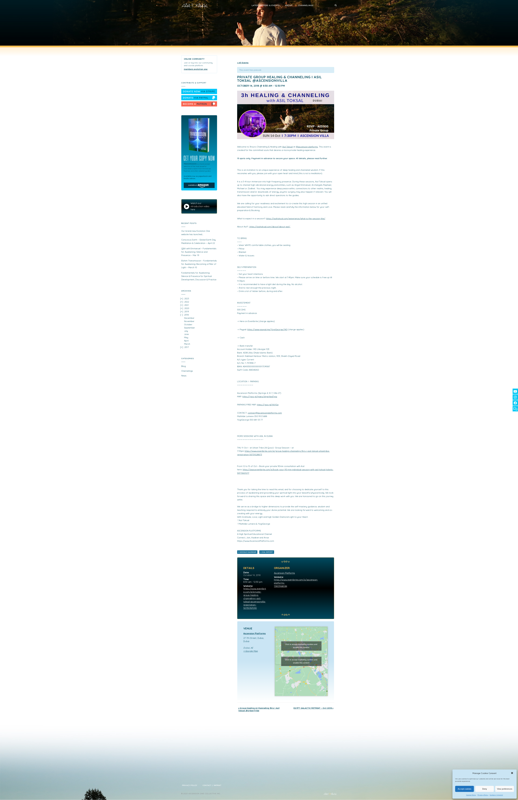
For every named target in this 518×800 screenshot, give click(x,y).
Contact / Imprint (496, 795)
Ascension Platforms (284, 573)
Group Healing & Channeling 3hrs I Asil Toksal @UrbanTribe (259, 709)
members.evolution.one (196, 69)
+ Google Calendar (247, 552)
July (186, 331)
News (184, 375)
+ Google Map (250, 651)
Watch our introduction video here (200, 206)
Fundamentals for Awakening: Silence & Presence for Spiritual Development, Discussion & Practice (199, 276)
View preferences (504, 789)
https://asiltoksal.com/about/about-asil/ (270, 226)
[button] (512, 773)
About (289, 5)
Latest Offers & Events (266, 5)
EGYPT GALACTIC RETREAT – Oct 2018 (313, 708)
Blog (183, 366)
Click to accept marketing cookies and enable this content (301, 645)
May (186, 337)
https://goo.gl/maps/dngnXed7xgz (259, 396)
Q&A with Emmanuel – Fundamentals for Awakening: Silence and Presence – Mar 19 (199, 252)
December (189, 318)
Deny (484, 789)
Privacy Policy (483, 795)
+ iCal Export (266, 552)
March (187, 344)
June (186, 334)
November (189, 321)
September (189, 327)
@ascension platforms (307, 146)
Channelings (305, 5)
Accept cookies (464, 789)
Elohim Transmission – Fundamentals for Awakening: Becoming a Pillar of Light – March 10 (199, 264)
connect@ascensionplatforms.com (265, 413)
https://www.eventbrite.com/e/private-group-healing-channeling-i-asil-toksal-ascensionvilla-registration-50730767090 (254, 598)
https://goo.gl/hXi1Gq (267, 404)
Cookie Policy (471, 795)
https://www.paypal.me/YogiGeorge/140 (267, 329)
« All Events (243, 62)
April (186, 340)
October (188, 324)
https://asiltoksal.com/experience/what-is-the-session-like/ (295, 218)
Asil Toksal (287, 146)
